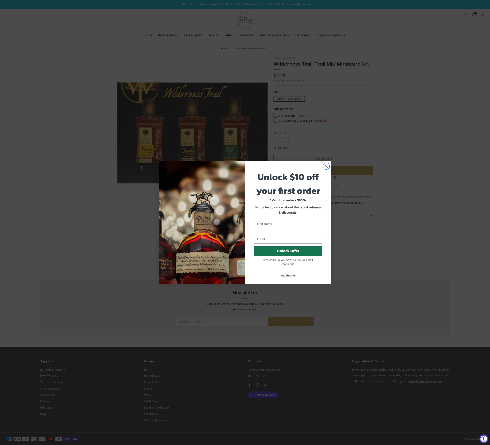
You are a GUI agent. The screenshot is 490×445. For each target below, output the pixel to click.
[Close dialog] (326, 166)
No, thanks (288, 275)
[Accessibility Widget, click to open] (483, 438)
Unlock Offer (288, 251)
